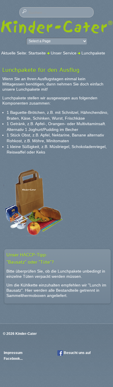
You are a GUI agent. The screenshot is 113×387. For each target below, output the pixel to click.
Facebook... (13, 359)
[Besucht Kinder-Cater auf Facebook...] (60, 353)
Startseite (37, 53)
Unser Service (63, 53)
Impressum (13, 353)
